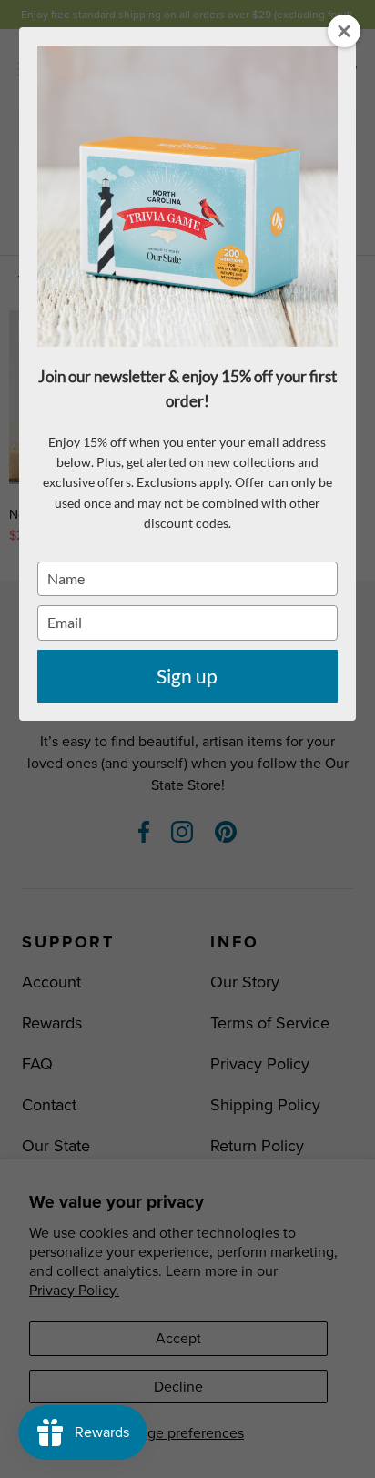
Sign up (187, 675)
